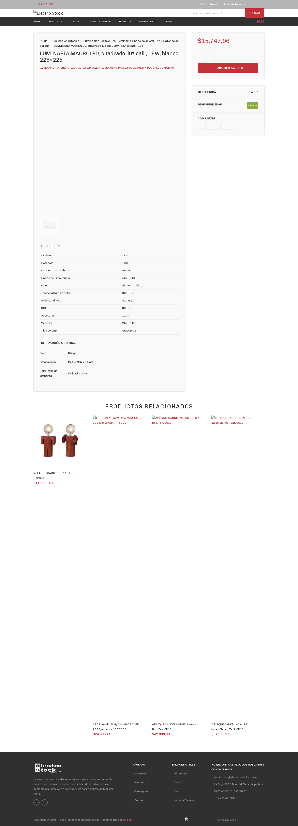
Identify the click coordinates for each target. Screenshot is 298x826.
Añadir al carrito (230, 67)
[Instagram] (258, 4)
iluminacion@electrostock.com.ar (235, 777)
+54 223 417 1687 (225, 798)
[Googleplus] (216, 126)
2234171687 (45, 4)
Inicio (43, 41)
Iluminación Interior (65, 41)
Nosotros (140, 773)
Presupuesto (142, 791)
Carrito (178, 791)
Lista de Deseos (184, 800)
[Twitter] (208, 126)
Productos (141, 782)
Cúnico (127, 819)
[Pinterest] (223, 126)
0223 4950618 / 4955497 (230, 791)
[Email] (231, 126)
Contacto (140, 800)
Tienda (178, 782)
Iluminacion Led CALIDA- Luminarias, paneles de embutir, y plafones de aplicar (122, 67)
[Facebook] (253, 4)
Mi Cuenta (180, 773)
